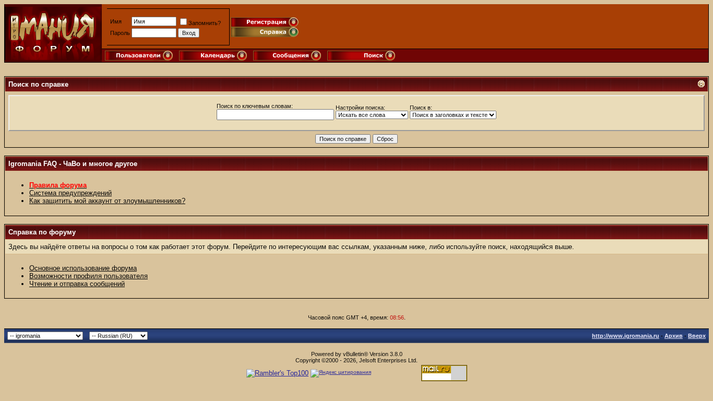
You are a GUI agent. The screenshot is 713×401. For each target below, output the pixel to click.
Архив (673, 336)
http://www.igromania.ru (625, 336)
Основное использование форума (83, 268)
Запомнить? (204, 23)
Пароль (120, 33)
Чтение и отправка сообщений (77, 284)
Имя (116, 21)
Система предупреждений (70, 193)
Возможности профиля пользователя (88, 276)
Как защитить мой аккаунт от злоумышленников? (107, 201)
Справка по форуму (42, 232)
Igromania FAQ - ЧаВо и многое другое (72, 164)
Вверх (697, 336)
